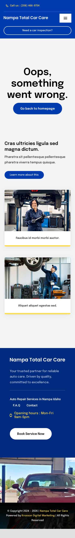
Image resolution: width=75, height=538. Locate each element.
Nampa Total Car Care (54, 511)
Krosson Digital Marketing (38, 515)
